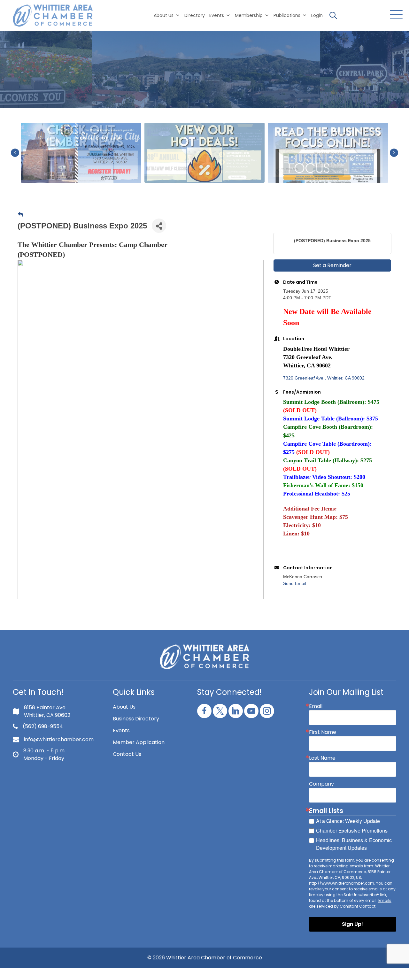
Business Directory (136, 718)
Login (317, 15)
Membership (249, 15)
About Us (164, 15)
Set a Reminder (332, 265)
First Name (322, 732)
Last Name (322, 758)
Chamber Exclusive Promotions (352, 830)
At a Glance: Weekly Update (348, 821)
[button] (395, 14)
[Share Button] (159, 226)
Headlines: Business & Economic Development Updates (354, 843)
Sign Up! (352, 924)
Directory (194, 15)
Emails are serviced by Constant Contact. (350, 903)
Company (321, 784)
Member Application (139, 742)
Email (315, 706)
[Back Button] (20, 215)
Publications (287, 15)
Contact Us (127, 754)
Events (121, 730)
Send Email (294, 583)
